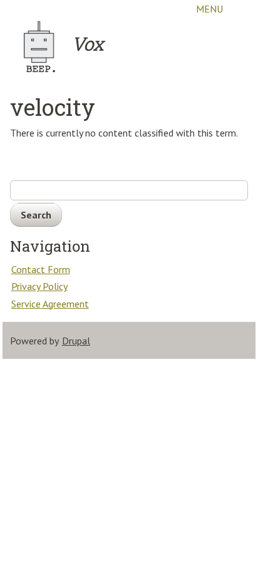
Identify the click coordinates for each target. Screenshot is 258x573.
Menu (209, 9)
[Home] (40, 46)
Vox (87, 43)
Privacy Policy (39, 286)
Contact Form (40, 269)
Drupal (76, 340)
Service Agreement (50, 303)
